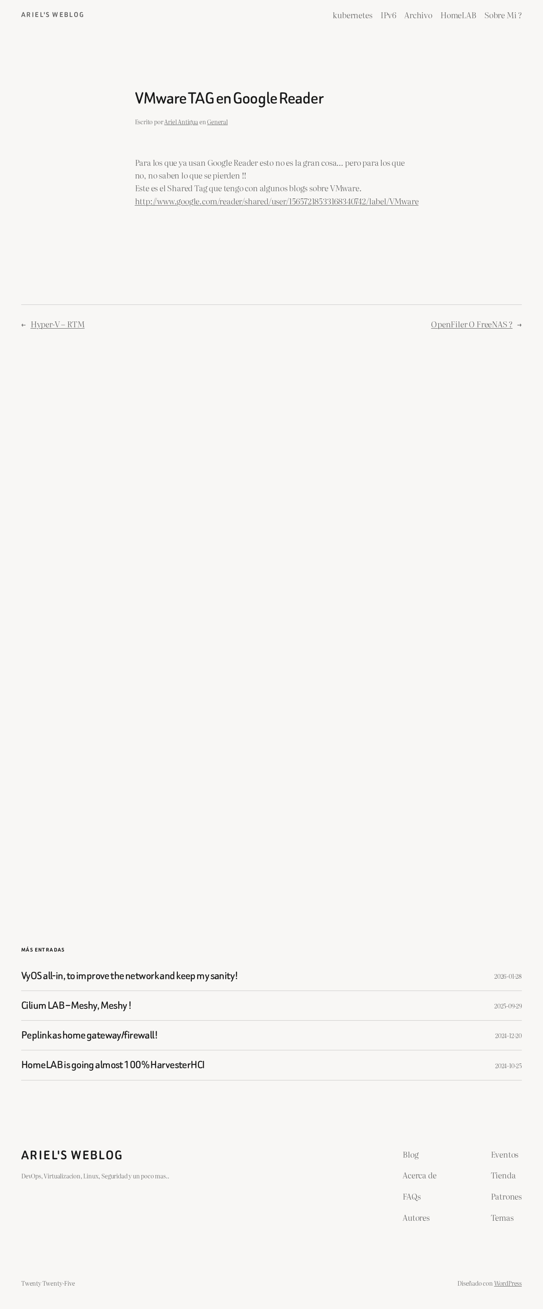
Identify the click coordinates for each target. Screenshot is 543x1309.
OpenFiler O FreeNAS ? (471, 324)
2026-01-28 (508, 975)
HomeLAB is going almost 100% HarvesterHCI (113, 1065)
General (217, 121)
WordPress (508, 1282)
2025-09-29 (508, 1005)
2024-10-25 (508, 1065)
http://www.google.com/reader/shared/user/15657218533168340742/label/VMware (277, 201)
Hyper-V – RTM (58, 324)
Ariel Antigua (181, 121)
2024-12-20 (508, 1035)
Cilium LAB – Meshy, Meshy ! (76, 1005)
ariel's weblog (53, 15)
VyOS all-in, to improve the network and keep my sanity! (129, 976)
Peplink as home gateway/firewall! (89, 1035)
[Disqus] (272, 479)
